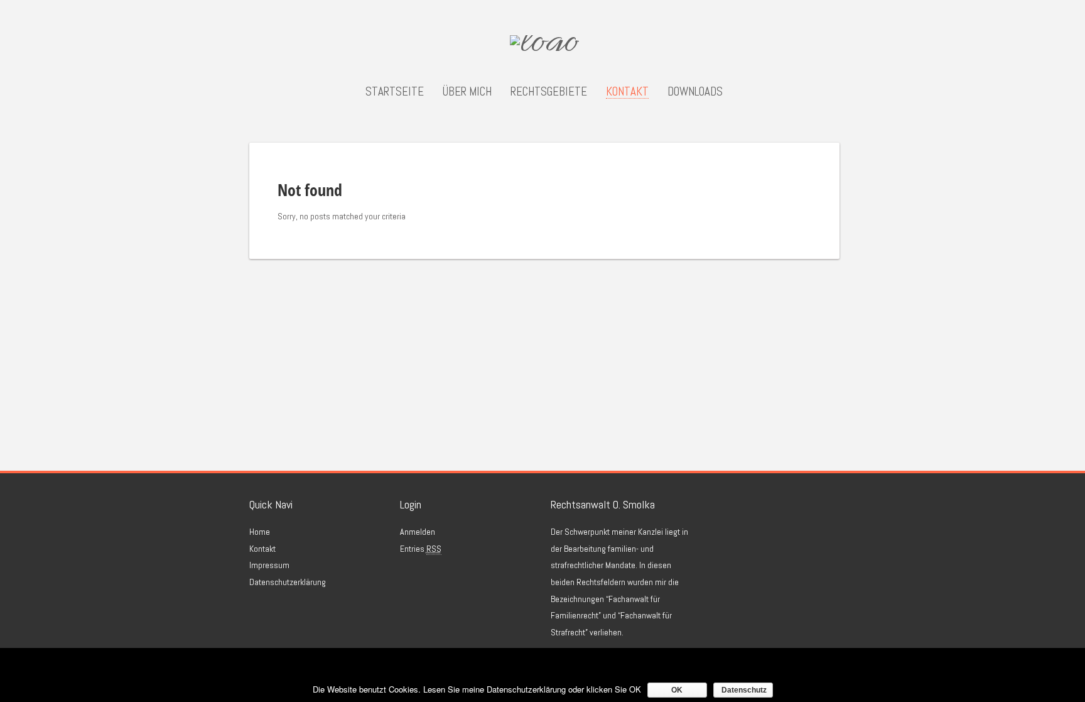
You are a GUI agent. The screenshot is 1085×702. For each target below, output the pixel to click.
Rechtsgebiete (548, 91)
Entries (420, 548)
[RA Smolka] (544, 45)
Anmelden (417, 531)
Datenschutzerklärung (287, 582)
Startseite (394, 91)
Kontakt (627, 92)
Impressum (269, 565)
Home (259, 531)
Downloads (695, 91)
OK (677, 690)
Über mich (467, 91)
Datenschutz (744, 690)
